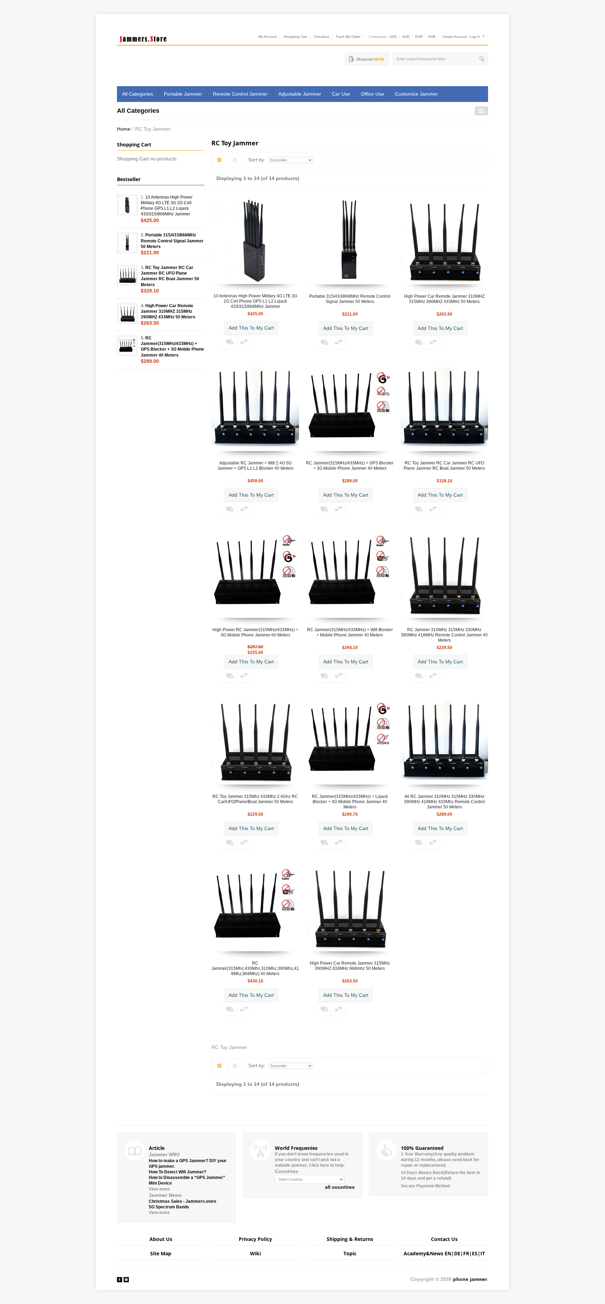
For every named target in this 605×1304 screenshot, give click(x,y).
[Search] (482, 59)
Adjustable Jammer (299, 94)
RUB (432, 37)
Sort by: (257, 160)
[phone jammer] (143, 37)
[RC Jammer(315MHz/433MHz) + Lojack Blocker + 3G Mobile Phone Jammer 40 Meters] (350, 740)
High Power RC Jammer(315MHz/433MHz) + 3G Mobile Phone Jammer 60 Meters (255, 632)
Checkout (321, 37)
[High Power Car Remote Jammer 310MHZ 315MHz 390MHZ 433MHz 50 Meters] (444, 240)
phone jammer (470, 1279)
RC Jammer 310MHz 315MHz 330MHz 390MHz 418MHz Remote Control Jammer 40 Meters (444, 635)
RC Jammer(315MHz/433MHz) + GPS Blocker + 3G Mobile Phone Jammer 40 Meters (350, 466)
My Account (267, 37)
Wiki (255, 1253)
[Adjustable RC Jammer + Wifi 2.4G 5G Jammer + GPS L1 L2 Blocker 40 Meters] (255, 407)
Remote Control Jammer (240, 94)
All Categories (137, 94)
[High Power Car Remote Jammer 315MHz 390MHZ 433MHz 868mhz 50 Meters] (350, 907)
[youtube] (126, 1279)
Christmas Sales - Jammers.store (182, 1201)
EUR (419, 37)
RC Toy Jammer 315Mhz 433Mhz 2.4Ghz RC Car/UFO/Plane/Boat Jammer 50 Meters (255, 799)
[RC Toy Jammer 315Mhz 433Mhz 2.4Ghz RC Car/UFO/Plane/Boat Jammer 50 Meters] (255, 740)
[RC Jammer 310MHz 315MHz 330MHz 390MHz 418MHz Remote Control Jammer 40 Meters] (444, 573)
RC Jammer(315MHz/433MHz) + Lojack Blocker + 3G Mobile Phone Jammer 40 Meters (350, 801)
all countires (340, 1187)
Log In (475, 37)
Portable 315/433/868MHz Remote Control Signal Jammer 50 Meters (349, 299)
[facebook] (119, 1279)
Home (123, 129)
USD (393, 37)
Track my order (348, 37)
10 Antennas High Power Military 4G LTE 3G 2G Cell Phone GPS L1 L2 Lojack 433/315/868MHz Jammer (255, 301)
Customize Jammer (416, 94)
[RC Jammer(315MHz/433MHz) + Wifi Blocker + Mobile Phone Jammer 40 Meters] (350, 573)
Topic (349, 1253)
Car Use (341, 94)
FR (466, 1253)
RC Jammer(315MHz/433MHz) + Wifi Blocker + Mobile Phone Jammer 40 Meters (350, 632)
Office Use (372, 94)
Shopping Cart (295, 37)
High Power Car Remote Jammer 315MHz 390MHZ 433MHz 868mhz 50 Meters (350, 966)
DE (457, 1253)
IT (482, 1253)
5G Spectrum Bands (169, 1207)
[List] (235, 161)
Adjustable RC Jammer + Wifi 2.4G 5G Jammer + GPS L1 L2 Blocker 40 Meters (255, 466)
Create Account (454, 37)
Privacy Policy (255, 1239)
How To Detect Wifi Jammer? (177, 1172)
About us (160, 1239)
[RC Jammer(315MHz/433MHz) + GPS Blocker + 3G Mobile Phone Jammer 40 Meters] (350, 407)
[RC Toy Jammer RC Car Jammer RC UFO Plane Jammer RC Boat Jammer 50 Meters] (444, 407)
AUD (406, 37)
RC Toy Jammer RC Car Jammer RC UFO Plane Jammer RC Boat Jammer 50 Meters (444, 466)
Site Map (160, 1253)
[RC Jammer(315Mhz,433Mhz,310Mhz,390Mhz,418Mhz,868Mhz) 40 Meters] (255, 907)
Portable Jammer (183, 94)
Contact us (444, 1239)
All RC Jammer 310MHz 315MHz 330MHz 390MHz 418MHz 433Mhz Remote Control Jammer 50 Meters (444, 801)
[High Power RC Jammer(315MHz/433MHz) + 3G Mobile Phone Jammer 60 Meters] (255, 573)
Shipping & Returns (350, 1239)
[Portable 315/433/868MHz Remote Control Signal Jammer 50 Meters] (350, 240)
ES (475, 1253)
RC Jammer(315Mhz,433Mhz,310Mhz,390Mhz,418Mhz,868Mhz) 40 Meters (255, 968)
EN (448, 1253)
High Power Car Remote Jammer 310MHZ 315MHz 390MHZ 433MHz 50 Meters (444, 299)
